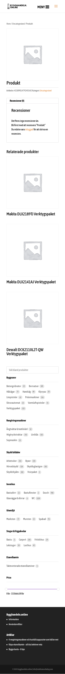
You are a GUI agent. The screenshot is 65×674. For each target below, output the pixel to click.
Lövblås (35, 434)
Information (14, 619)
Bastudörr (11, 492)
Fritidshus (39, 539)
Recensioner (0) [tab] (17, 100)
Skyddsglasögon (35, 466)
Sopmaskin (11, 440)
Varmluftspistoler (36, 402)
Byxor (28, 460)
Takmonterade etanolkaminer (20, 565)
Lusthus (27, 545)
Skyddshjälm (12, 472)
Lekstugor (11, 545)
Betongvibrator (13, 386)
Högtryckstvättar (14, 434)
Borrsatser (34, 386)
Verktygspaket (13, 408)
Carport (22, 539)
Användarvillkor (15, 624)
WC (33, 498)
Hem (8, 23)
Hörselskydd (12, 466)
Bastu (9, 539)
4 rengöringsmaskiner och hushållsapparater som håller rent (33, 639)
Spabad (42, 519)
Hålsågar (10, 391)
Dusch (46, 492)
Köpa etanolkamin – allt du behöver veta (25, 644)
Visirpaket (32, 472)
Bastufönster (30, 492)
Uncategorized (18, 23)
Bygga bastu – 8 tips (17, 649)
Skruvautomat (13, 402)
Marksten (11, 519)
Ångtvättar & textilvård (17, 429)
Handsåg (27, 391)
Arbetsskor (11, 460)
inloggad (29, 129)
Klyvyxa (42, 391)
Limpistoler (12, 397)
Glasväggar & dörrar (15, 498)
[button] (41, 7)
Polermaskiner (32, 397)
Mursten (27, 519)
